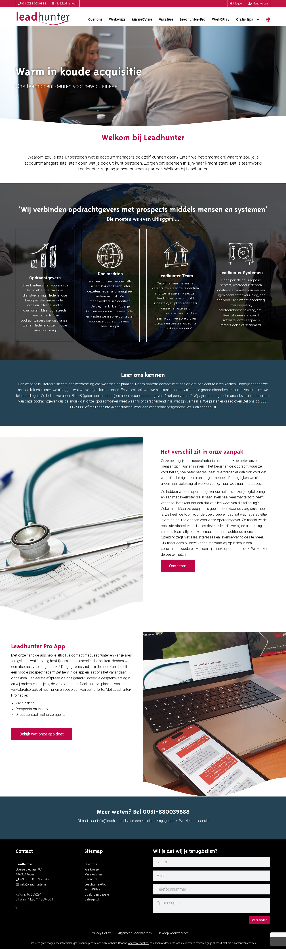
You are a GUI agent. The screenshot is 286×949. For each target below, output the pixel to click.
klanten (35, 285)
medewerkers (100, 301)
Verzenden (259, 920)
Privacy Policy (101, 933)
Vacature (166, 20)
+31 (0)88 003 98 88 (33, 3)
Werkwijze (117, 20)
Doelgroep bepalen (97, 894)
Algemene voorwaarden (135, 933)
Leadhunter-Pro (192, 20)
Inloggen (237, 3)
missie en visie (178, 293)
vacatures (205, 543)
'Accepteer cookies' (138, 943)
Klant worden (260, 3)
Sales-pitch (92, 899)
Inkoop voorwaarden (174, 933)
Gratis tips (246, 20)
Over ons (95, 20)
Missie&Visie (142, 20)
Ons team (177, 565)
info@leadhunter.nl (65, 3)
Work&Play (220, 20)
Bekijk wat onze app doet (41, 734)
